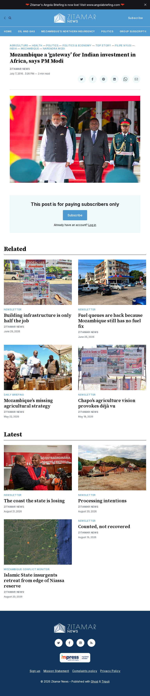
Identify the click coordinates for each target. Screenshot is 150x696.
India (13, 48)
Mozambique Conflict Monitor (27, 569)
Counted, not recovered (104, 527)
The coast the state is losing (34, 501)
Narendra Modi (54, 48)
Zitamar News (20, 68)
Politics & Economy (77, 45)
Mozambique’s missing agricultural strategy (28, 403)
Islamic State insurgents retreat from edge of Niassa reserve (34, 580)
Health (37, 45)
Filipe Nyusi (123, 45)
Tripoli (106, 681)
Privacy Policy (110, 671)
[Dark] (5, 18)
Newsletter (12, 309)
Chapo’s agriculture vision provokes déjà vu (106, 403)
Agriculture (19, 45)
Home (8, 31)
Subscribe (135, 18)
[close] (145, 5)
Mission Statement (56, 671)
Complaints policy (84, 671)
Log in (92, 225)
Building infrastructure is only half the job (37, 318)
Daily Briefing (14, 394)
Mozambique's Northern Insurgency (68, 31)
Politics (107, 31)
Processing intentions (102, 501)
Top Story (103, 45)
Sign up (35, 671)
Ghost (94, 681)
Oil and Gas (26, 31)
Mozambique (30, 48)
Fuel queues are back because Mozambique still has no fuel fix (110, 321)
